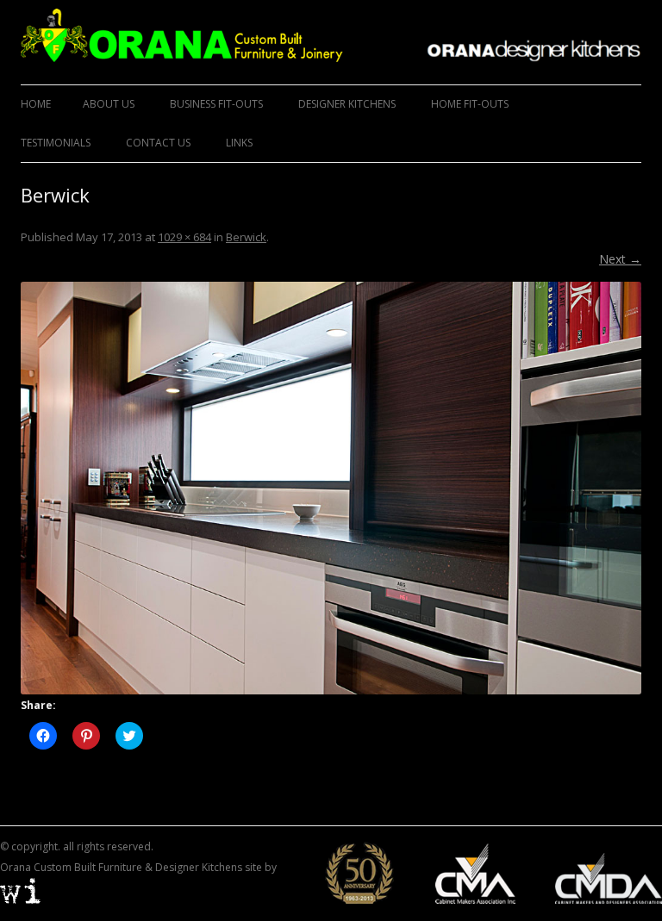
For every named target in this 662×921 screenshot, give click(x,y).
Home (36, 103)
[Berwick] (331, 488)
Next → (620, 259)
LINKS (239, 142)
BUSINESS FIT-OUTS (216, 103)
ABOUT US (108, 103)
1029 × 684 (184, 237)
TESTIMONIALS (56, 142)
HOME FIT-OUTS (470, 103)
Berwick (246, 237)
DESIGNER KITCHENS (347, 103)
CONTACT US (158, 142)
